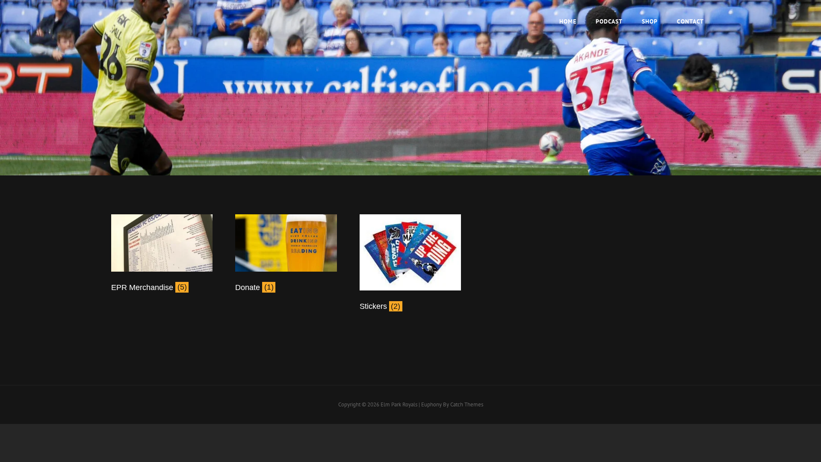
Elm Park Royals (399, 404)
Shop (650, 21)
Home (567, 21)
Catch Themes (466, 404)
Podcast (609, 21)
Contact (690, 21)
